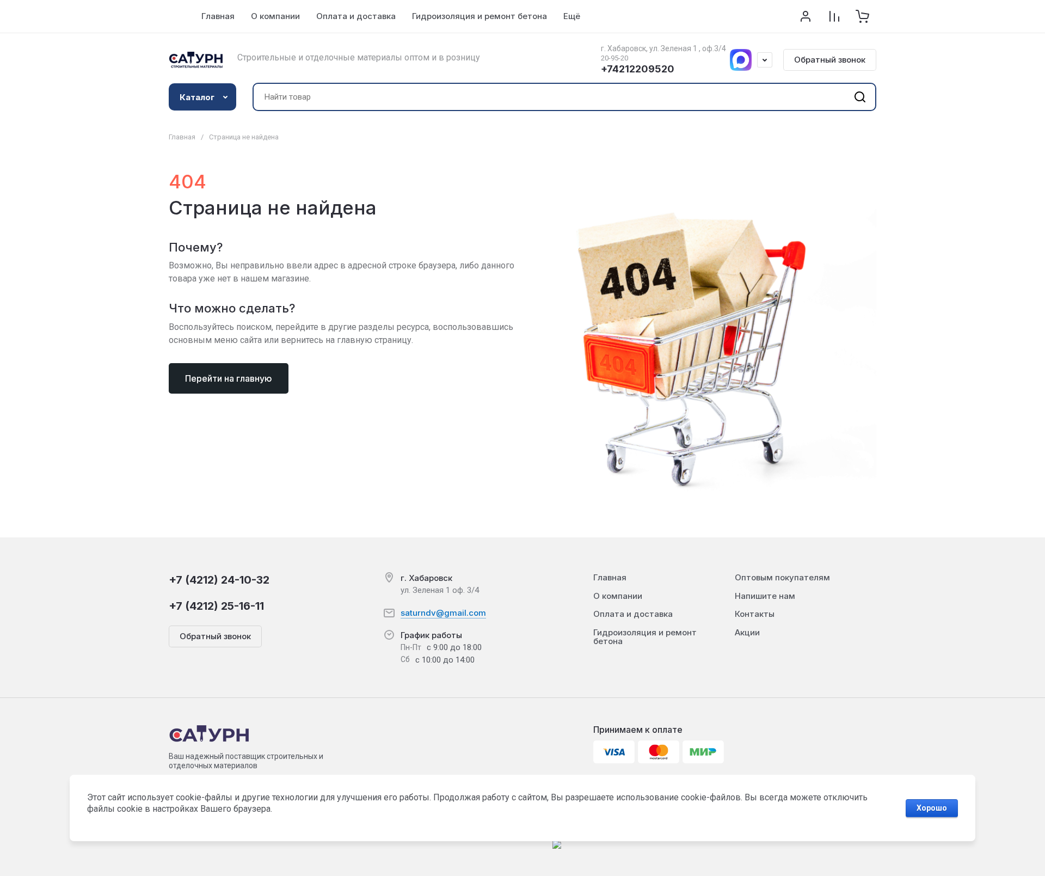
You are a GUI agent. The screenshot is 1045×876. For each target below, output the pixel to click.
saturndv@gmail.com (443, 613)
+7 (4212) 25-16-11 (216, 605)
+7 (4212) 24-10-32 (219, 579)
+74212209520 (637, 69)
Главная (182, 137)
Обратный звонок (829, 59)
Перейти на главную (228, 378)
